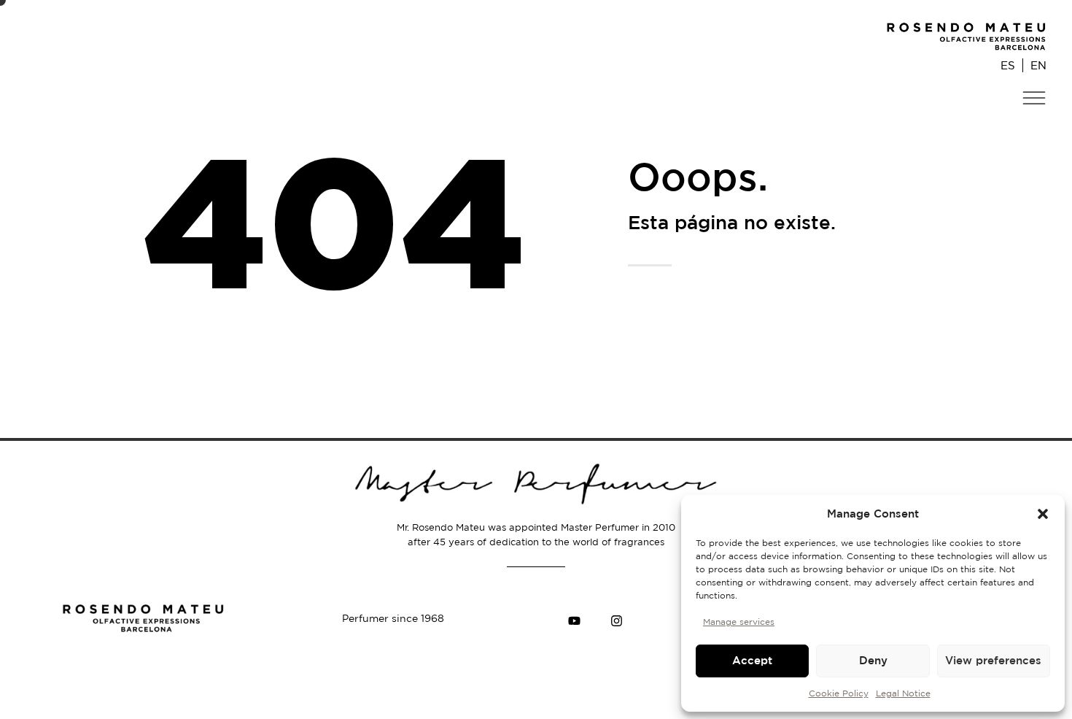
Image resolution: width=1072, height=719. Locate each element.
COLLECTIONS (1000, 128)
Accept (752, 660)
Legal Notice (903, 693)
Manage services (738, 621)
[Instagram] (616, 620)
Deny (873, 660)
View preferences (993, 660)
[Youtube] (574, 620)
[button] (1043, 514)
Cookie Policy (839, 693)
